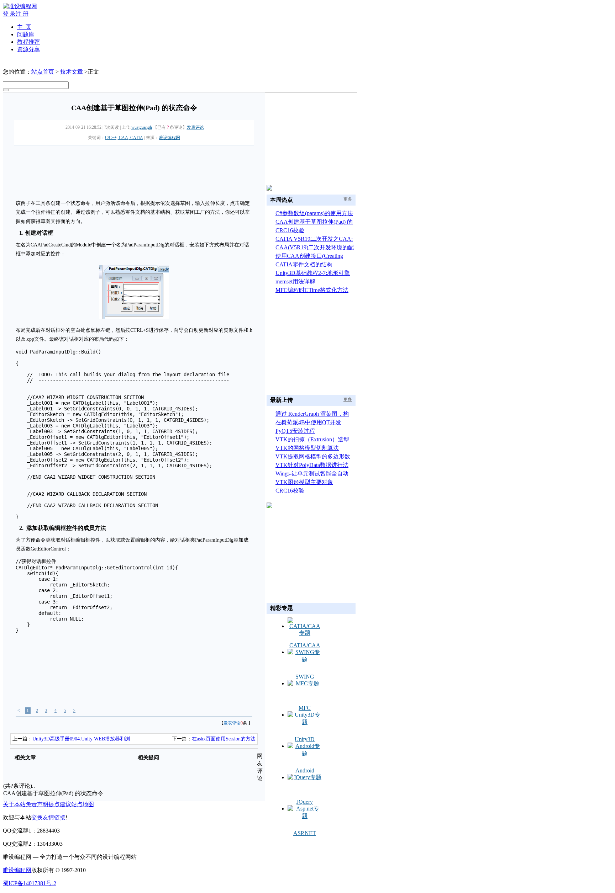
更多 (347, 199)
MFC (305, 708)
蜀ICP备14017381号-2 (29, 883)
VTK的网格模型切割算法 (307, 448)
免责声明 (37, 804)
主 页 (24, 27)
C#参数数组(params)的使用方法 (314, 213)
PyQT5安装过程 (295, 431)
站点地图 (82, 804)
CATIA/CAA (304, 645)
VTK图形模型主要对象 (304, 482)
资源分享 (28, 49)
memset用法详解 (295, 281)
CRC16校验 (289, 230)
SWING (304, 677)
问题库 (25, 34)
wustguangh (141, 127)
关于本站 (14, 804)
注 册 (22, 14)
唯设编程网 (169, 137)
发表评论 (195, 127)
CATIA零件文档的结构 (303, 264)
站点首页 (42, 72)
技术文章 (71, 72)
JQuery (304, 802)
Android (304, 770)
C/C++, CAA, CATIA (124, 137)
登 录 (9, 14)
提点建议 (59, 804)
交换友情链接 (48, 817)
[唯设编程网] (20, 6)
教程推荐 (28, 42)
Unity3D (305, 739)
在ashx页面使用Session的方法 (224, 738)
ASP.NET (304, 833)
